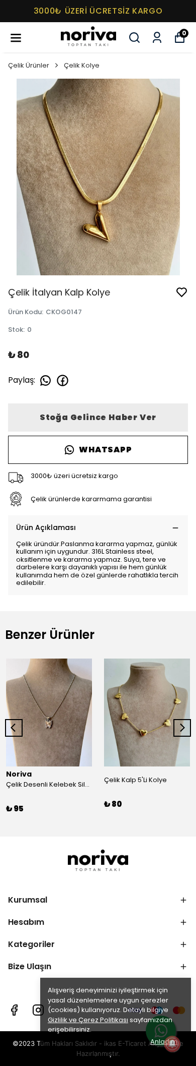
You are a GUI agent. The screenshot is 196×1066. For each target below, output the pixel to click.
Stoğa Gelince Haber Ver (98, 417)
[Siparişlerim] (157, 37)
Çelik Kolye (82, 65)
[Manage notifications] (172, 1044)
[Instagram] (38, 1010)
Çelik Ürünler (28, 65)
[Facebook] (14, 1010)
